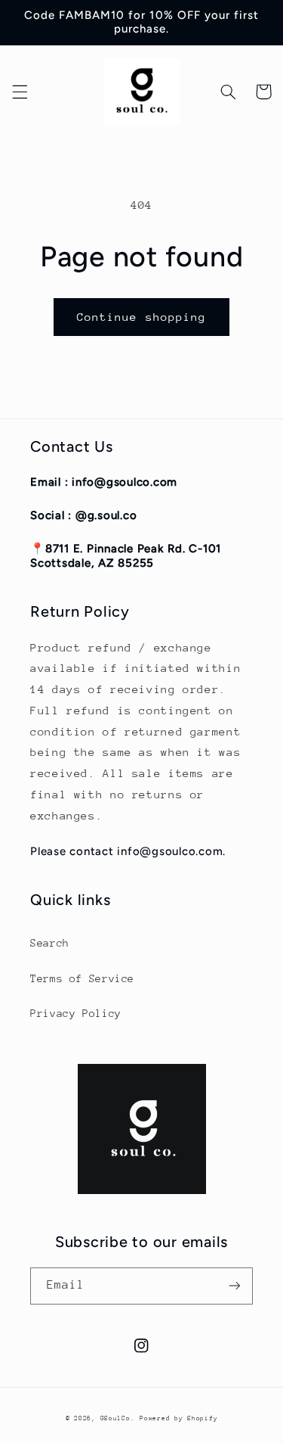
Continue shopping (141, 316)
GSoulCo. (117, 1418)
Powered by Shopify (178, 1418)
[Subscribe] (234, 1286)
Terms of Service (82, 978)
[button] (19, 91)
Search (49, 943)
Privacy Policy (76, 1013)
